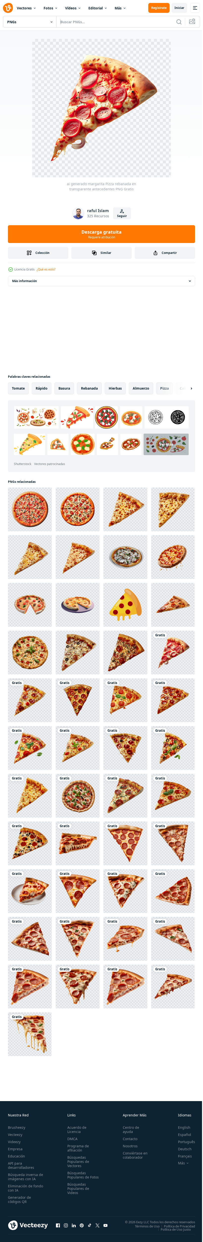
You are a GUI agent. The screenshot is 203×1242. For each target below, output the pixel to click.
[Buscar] (179, 22)
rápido (42, 388)
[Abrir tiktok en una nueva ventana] (90, 1225)
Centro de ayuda (129, 1129)
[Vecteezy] (8, 8)
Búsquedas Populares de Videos (77, 1192)
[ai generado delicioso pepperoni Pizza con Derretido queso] (173, 557)
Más (118, 8)
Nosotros (128, 1146)
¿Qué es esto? (46, 269)
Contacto (128, 1138)
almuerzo (141, 388)
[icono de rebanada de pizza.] (125, 605)
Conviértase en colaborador (133, 1155)
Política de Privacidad (175, 1226)
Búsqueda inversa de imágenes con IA (24, 1176)
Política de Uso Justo (172, 1229)
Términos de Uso (143, 1226)
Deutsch (181, 1149)
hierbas (115, 388)
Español (180, 1134)
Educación (16, 1156)
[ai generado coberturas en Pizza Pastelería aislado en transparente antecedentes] (78, 796)
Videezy (14, 1141)
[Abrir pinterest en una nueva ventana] (82, 1225)
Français (181, 1156)
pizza (164, 388)
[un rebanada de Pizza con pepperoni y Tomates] (173, 605)
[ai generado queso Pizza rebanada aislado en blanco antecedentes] (125, 509)
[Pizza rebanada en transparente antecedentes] (30, 700)
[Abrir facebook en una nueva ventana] (58, 1225)
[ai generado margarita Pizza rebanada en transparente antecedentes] (173, 652)
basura (64, 388)
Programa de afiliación (77, 1148)
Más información (24, 281)
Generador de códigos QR (19, 1199)
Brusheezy (16, 1127)
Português (182, 1141)
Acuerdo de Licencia (75, 1129)
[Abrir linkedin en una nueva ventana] (74, 1225)
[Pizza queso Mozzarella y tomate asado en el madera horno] (125, 557)
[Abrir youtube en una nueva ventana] (105, 1225)
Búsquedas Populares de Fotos (77, 1177)
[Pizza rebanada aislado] (30, 652)
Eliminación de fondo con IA (20, 1188)
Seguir (122, 216)
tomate (18, 388)
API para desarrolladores (21, 1165)
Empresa (15, 1149)
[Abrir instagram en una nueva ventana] (66, 1225)
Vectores (24, 8)
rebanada (89, 388)
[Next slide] (183, 388)
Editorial (95, 8)
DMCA (71, 1138)
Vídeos (70, 8)
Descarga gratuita (101, 234)
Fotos (48, 8)
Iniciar (179, 8)
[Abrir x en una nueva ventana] (98, 1225)
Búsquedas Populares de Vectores (77, 1161)
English (180, 1127)
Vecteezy (15, 1134)
